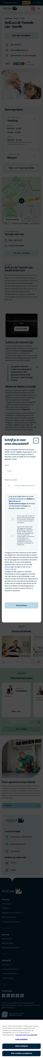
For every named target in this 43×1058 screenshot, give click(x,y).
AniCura (30, 499)
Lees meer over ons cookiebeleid (26, 1035)
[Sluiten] (36, 440)
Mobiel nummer (11, 480)
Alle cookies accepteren (21, 1053)
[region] (21, 1039)
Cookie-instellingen (21, 1039)
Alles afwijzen (21, 1046)
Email (7, 465)
